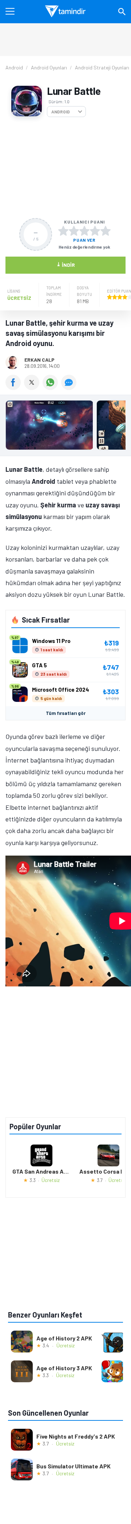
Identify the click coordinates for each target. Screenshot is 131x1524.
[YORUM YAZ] (69, 387)
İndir (65, 264)
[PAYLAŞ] (14, 387)
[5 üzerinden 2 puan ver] (74, 231)
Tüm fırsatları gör (66, 713)
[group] (65, 426)
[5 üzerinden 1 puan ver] (63, 231)
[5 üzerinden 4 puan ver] (95, 231)
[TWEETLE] (33, 387)
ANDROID (60, 111)
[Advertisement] (65, 167)
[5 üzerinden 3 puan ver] (84, 231)
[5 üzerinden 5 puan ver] (105, 231)
